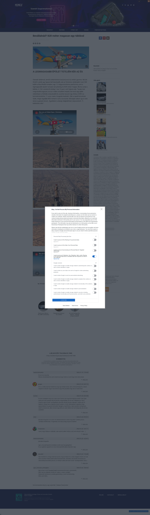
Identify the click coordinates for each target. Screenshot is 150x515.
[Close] (102, 209)
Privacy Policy (83, 305)
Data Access (75, 305)
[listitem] (75, 236)
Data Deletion (66, 305)
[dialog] (75, 257)
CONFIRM (64, 300)
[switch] (94, 240)
